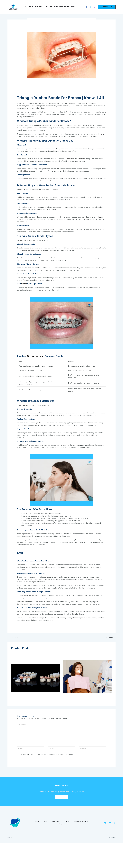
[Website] (92, 749)
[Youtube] (90, 7)
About (30, 6)
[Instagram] (94, 7)
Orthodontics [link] (35, 356)
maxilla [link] (24, 284)
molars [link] (98, 217)
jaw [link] (102, 134)
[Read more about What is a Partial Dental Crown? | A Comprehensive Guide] (35, 676)
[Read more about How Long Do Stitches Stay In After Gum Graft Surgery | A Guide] (87, 676)
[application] (43, 7)
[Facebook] (87, 7)
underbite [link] (69, 159)
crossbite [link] (81, 159)
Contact (49, 6)
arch (85, 149)
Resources (38, 6)
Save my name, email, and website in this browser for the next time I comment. (48, 754)
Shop (73, 6)
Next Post (110, 637)
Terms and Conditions (61, 6)
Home (24, 6)
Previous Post (13, 637)
